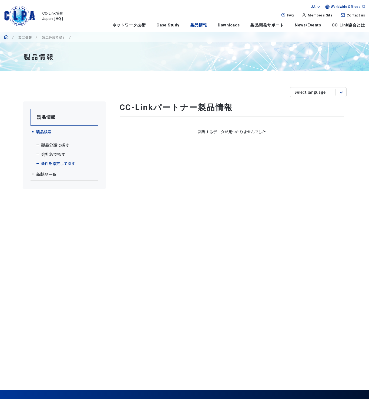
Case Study (168, 25)
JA (313, 6)
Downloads (229, 25)
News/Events (308, 25)
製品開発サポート (267, 25)
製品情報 (198, 25)
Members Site (320, 15)
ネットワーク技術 (129, 25)
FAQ (290, 15)
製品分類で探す (53, 37)
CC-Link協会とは (348, 25)
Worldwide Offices (345, 7)
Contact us (356, 15)
